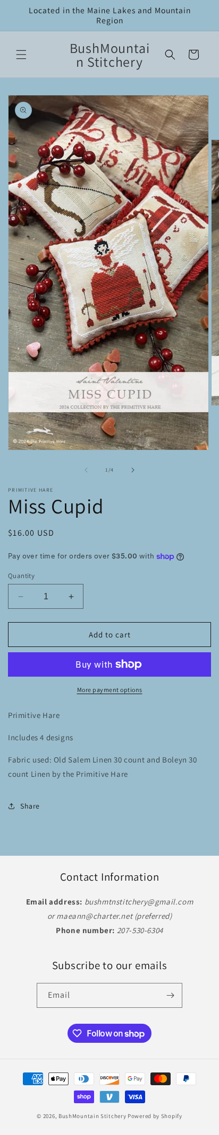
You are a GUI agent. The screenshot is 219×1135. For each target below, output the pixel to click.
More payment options (109, 690)
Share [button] (30, 806)
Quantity (21, 575)
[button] (21, 54)
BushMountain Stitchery (92, 1116)
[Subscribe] (170, 995)
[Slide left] (86, 470)
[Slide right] (133, 470)
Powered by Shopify (155, 1116)
